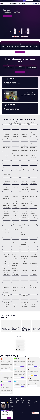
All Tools (22, 398)
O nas (28, 401)
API (20, 3)
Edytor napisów (22, 400)
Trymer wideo (22, 411)
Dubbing (11, 400)
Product (17, 398)
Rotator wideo (22, 410)
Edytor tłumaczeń (23, 406)
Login (38, 3)
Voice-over (11, 404)
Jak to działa (17, 400)
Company (29, 398)
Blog (24, 3)
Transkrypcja (11, 409)
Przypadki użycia (18, 3)
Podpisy (11, 410)
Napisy (11, 401)
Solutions (12, 398)
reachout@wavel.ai (20, 418)
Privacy (13, 418)
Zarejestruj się (34, 3)
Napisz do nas (29, 405)
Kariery (28, 402)
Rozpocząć (7, 15)
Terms (17, 418)
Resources (35, 398)
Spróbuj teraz (34, 98)
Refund (15, 418)
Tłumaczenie (11, 408)
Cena (16, 401)
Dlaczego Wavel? (29, 400)
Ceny (22, 3)
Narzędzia (14, 3)
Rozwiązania (11, 3)
